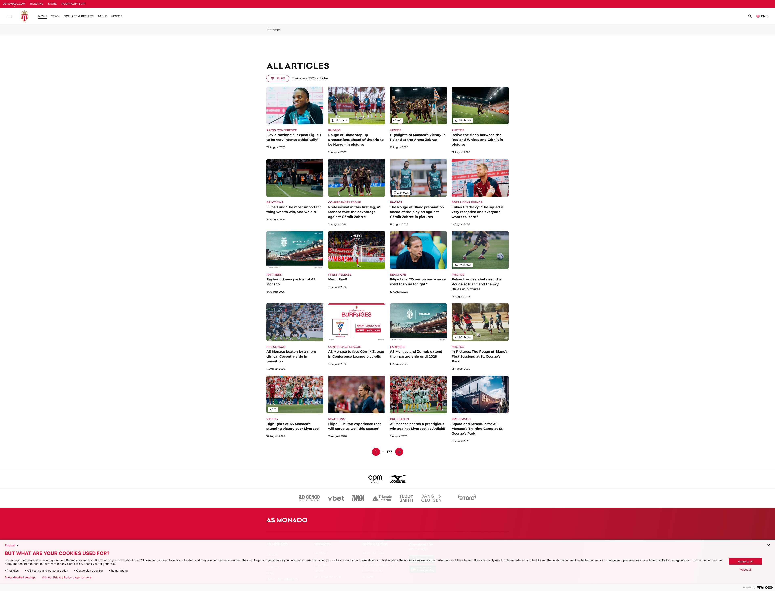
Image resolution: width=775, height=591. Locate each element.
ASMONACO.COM (14, 3)
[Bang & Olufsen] (431, 498)
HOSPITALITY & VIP (73, 3)
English (10, 545)
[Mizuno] (398, 479)
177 (389, 452)
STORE (52, 3)
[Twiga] (358, 498)
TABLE (102, 16)
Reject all (745, 569)
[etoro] (467, 498)
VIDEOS (116, 16)
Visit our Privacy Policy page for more (66, 577)
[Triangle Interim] (382, 498)
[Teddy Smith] (406, 498)
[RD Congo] (309, 498)
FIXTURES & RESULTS (78, 16)
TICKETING (36, 3)
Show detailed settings (20, 577)
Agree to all (745, 561)
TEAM (55, 16)
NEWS (42, 16)
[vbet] (336, 498)
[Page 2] (399, 452)
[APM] (375, 479)
